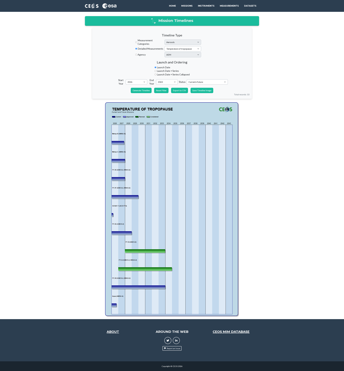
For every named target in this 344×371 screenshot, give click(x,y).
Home (172, 6)
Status (182, 81)
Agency (142, 54)
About (113, 332)
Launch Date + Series (168, 70)
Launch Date (163, 67)
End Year (151, 82)
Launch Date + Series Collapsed (173, 74)
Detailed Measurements (150, 48)
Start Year (120, 82)
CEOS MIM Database (231, 332)
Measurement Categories (145, 42)
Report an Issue (173, 348)
